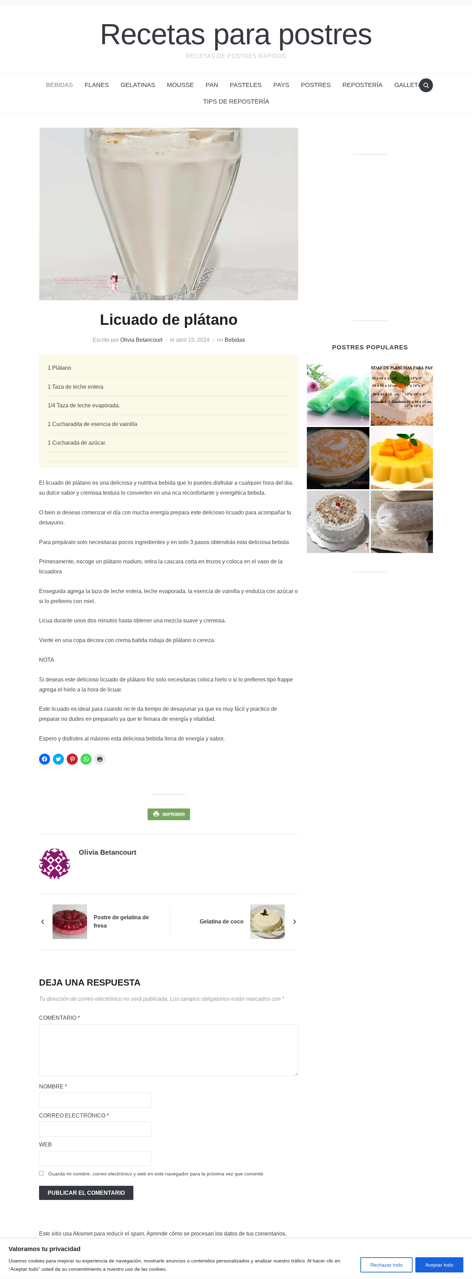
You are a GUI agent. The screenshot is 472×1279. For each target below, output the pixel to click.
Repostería (362, 84)
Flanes (97, 84)
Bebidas (59, 84)
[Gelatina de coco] (267, 921)
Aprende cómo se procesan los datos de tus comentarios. (216, 1234)
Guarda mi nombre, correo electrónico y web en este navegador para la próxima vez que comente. (156, 1173)
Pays (281, 84)
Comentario (59, 1018)
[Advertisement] (370, 246)
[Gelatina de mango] (402, 458)
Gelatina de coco (222, 921)
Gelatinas (138, 84)
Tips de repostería (236, 101)
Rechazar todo (386, 1265)
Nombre (53, 1086)
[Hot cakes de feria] (338, 458)
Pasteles (246, 84)
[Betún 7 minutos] (338, 522)
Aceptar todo (439, 1265)
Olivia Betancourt (141, 340)
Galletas (410, 84)
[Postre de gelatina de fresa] (69, 921)
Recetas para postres (236, 34)
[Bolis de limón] (338, 394)
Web (45, 1144)
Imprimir (173, 814)
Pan (212, 84)
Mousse (180, 84)
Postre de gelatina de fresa (121, 921)
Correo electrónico (74, 1115)
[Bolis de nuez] (402, 522)
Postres (316, 84)
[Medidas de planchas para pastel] (402, 394)
